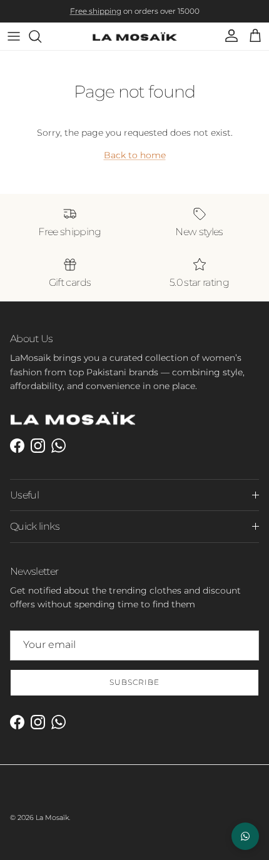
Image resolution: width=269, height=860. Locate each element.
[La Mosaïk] (135, 36)
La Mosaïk (52, 817)
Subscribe (134, 682)
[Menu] (14, 36)
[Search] (41, 36)
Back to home (135, 155)
